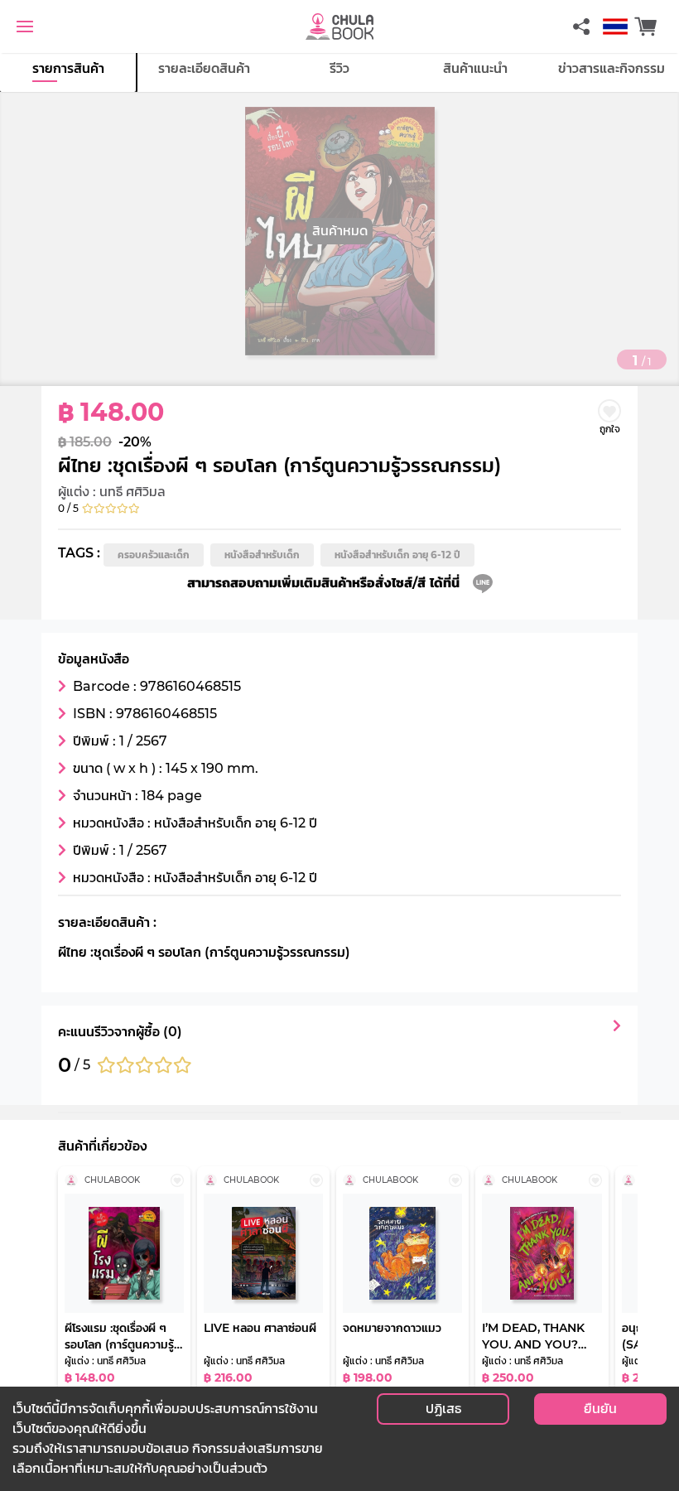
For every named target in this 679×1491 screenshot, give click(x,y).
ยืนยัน (600, 1408)
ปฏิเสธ (443, 1408)
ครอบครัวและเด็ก (154, 554)
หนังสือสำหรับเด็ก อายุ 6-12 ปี (397, 554)
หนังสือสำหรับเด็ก (262, 554)
